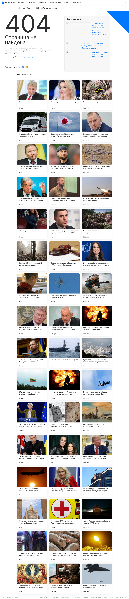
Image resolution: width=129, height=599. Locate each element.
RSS (41, 597)
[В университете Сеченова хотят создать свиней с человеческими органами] (64, 546)
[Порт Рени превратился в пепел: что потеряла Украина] (97, 321)
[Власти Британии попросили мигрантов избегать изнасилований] (97, 417)
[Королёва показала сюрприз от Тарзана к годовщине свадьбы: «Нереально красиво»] (64, 450)
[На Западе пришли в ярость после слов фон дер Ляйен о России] (32, 417)
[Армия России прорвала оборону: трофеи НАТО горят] (97, 514)
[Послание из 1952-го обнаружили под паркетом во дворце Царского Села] (97, 159)
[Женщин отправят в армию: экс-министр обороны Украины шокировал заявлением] (97, 288)
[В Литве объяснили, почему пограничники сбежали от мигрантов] (32, 385)
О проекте (47, 597)
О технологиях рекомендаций (60, 597)
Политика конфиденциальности (80, 597)
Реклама (17, 597)
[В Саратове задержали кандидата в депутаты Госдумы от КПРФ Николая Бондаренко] (64, 224)
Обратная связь (113, 597)
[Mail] (3, 2)
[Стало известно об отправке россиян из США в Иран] (32, 482)
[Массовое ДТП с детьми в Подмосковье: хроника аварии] (64, 514)
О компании (9, 597)
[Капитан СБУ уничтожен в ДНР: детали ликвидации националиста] (32, 256)
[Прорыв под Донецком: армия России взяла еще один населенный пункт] (97, 546)
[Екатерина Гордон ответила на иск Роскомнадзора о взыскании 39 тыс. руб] (64, 482)
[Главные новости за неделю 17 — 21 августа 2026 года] (32, 353)
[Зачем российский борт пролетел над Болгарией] (64, 288)
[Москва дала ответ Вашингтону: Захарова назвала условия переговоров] (64, 95)
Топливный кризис (50, 8)
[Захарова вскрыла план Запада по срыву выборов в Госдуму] (32, 514)
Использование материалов (99, 597)
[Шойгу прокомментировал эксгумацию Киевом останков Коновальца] (64, 321)
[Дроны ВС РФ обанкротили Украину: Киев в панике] (64, 579)
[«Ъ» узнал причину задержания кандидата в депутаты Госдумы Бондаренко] (97, 482)
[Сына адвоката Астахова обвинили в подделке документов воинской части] (64, 192)
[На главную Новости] (10, 2)
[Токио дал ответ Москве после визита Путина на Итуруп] (64, 127)
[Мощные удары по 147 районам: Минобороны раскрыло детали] (64, 385)
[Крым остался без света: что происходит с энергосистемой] (97, 353)
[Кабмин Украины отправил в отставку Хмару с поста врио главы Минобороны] (64, 159)
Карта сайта (123, 597)
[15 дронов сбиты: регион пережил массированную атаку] (32, 127)
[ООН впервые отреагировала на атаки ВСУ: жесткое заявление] (32, 192)
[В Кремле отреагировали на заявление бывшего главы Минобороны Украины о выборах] (32, 95)
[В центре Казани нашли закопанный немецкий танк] (64, 417)
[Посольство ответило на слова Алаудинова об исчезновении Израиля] (97, 127)
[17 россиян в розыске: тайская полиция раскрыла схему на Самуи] (32, 546)
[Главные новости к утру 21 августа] (64, 353)
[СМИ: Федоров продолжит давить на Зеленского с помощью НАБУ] (32, 450)
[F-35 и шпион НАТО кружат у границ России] (97, 579)
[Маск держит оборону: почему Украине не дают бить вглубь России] (97, 450)
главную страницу (26, 57)
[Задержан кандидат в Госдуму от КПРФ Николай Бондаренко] (64, 256)
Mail (3, 597)
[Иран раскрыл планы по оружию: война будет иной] (97, 192)
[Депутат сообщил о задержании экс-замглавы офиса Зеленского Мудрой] (97, 256)
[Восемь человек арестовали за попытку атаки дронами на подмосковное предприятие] (97, 95)
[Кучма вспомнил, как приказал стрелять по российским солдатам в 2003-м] (32, 159)
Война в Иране (26, 8)
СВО (37, 8)
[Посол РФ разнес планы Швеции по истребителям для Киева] (97, 385)
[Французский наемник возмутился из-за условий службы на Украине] (97, 224)
